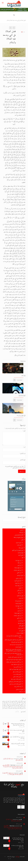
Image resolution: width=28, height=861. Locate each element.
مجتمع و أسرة (21, 631)
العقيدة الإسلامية (20, 553)
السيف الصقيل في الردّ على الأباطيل (17, 550)
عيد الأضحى (19, 590)
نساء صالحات (21, 692)
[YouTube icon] (8, 859)
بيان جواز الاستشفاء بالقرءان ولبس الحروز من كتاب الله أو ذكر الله (12, 654)
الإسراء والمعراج (18, 578)
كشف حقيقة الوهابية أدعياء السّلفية (15, 669)
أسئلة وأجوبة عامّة (18, 601)
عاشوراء (20, 588)
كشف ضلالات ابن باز (17, 674)
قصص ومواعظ (20, 628)
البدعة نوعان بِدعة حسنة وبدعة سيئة (15, 644)
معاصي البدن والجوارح (19, 689)
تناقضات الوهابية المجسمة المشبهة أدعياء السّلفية (13, 660)
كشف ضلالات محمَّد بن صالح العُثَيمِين (15, 681)
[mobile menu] (2, 3)
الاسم (24, 447)
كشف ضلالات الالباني (17, 677)
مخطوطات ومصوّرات (20, 633)
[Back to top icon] (4, 856)
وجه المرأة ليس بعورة (17, 686)
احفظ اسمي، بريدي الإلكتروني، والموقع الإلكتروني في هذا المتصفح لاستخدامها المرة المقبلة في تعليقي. (15, 467)
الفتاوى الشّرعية (20, 555)
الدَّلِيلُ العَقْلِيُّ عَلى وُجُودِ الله (21, 415)
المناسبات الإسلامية (20, 575)
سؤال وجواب (21, 598)
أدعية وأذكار (21, 532)
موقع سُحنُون (17, 857)
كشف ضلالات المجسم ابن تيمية (16, 679)
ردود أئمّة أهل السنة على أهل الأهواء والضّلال (13, 662)
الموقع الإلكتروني (23, 460)
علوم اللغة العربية (20, 621)
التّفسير (22, 540)
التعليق (24, 431)
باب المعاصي (19, 573)
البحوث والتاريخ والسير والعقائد (18, 537)
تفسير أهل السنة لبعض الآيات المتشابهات (14, 657)
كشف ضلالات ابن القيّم (17, 672)
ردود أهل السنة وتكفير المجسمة (16, 664)
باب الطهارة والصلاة (17, 568)
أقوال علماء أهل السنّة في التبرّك (16, 642)
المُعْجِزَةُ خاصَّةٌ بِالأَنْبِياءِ (22, 395)
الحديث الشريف (18, 543)
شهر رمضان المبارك (18, 585)
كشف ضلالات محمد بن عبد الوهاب (15, 684)
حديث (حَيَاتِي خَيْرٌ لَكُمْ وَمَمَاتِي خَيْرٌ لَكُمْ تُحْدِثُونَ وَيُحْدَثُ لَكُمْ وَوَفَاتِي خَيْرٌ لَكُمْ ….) (13, 773)
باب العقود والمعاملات (17, 570)
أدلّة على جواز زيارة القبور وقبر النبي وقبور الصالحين (13, 640)
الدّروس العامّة (21, 548)
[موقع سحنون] (14, 4)
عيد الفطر (19, 593)
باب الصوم (19, 565)
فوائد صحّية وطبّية (20, 623)
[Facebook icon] (10, 859)
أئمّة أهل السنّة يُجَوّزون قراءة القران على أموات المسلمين (13, 636)
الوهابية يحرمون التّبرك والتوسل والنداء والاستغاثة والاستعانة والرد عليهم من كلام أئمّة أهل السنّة (13, 650)
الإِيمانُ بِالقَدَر (23, 375)
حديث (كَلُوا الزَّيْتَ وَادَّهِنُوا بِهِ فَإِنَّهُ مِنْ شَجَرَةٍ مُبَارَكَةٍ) (13, 759)
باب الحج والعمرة (18, 560)
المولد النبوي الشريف (17, 581)
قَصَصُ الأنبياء (21, 626)
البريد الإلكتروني (23, 453)
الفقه (22, 558)
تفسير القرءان (19, 545)
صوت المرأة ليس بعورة (17, 667)
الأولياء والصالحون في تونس (19, 535)
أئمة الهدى (21, 530)
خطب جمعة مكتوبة (20, 596)
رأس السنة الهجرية (18, 583)
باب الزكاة (19, 563)
